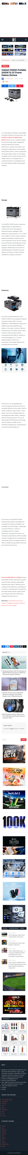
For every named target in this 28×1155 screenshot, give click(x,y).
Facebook (3, 1087)
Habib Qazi (9, 78)
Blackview (4, 1130)
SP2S (3, 1111)
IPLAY (3, 1113)
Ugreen (3, 1146)
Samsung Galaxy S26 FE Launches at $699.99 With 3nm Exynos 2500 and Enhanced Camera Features (14, 672)
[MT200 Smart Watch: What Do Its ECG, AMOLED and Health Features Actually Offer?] (14, 705)
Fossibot (4, 1132)
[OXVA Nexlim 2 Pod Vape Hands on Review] (4, 942)
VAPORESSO (5, 1101)
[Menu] (2, 39)
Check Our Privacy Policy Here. (8, 1080)
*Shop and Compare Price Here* (9, 1085)
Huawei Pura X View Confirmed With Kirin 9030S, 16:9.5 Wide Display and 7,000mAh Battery (13, 694)
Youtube (3, 1089)
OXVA (3, 1105)
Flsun (3, 1136)
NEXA (3, 1107)
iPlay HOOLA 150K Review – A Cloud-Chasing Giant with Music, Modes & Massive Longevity (17, 965)
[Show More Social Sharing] (25, 86)
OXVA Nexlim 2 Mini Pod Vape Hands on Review (16, 936)
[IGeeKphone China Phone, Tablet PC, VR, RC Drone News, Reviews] (14, 39)
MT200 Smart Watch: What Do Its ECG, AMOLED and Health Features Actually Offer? (14, 716)
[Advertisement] (14, 21)
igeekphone (18, 1153)
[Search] (26, 39)
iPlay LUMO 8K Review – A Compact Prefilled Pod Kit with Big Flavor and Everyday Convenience (17, 953)
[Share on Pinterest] (19, 86)
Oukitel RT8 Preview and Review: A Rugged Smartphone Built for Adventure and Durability (13, 603)
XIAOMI (22, 928)
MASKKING (4, 1109)
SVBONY (4, 1126)
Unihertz (4, 1134)
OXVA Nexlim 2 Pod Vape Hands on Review (17, 944)
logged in (12, 728)
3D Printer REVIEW (13, 928)
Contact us (4, 1078)
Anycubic (4, 1138)
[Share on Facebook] (5, 86)
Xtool (3, 1140)
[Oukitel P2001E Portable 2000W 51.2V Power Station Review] (14, 95)
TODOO (4, 1115)
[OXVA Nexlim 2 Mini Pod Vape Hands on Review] (4, 934)
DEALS (5, 66)
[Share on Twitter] (12, 86)
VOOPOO (4, 1103)
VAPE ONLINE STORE (7, 1099)
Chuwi (3, 1128)
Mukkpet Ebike (5, 1144)
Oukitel (3, 1142)
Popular (5, 928)
